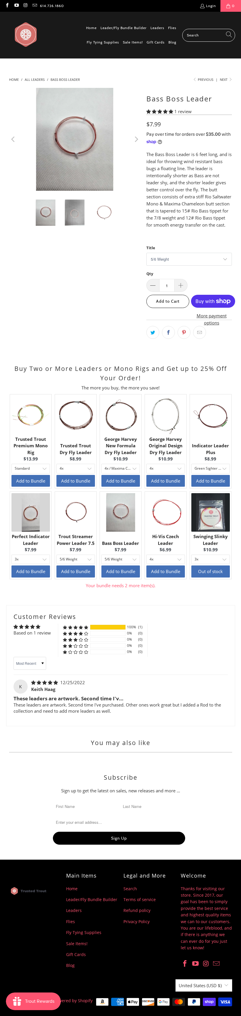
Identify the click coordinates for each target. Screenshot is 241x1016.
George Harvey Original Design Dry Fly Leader (166, 445)
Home (72, 888)
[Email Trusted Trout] (34, 6)
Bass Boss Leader (120, 543)
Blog (70, 965)
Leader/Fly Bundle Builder (91, 899)
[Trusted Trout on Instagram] (25, 6)
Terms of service (139, 899)
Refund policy (136, 910)
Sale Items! (77, 943)
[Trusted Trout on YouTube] (16, 6)
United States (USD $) (200, 985)
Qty (149, 273)
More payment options (212, 319)
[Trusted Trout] (26, 35)
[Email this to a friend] (199, 332)
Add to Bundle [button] (30, 481)
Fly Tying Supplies (83, 932)
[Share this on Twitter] (152, 332)
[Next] (136, 139)
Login (211, 6)
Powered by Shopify (73, 1000)
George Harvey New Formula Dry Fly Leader (120, 445)
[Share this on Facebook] (168, 332)
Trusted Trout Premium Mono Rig (31, 445)
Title (150, 247)
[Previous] (13, 139)
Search (130, 888)
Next (224, 79)
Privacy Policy (136, 921)
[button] (160, 111)
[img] (45, 682)
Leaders (74, 910)
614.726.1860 (52, 6)
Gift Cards (76, 954)
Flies (70, 921)
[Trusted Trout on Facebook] (6, 6)
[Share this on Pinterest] (184, 332)
